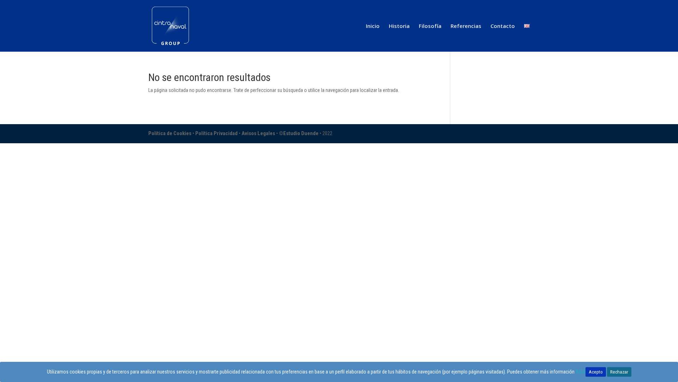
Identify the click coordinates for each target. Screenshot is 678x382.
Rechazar (619, 372)
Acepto (596, 372)
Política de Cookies (170, 133)
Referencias (466, 26)
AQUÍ (580, 372)
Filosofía (430, 26)
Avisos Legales (259, 133)
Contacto (502, 26)
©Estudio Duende (299, 133)
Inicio (373, 26)
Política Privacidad (217, 133)
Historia (399, 26)
